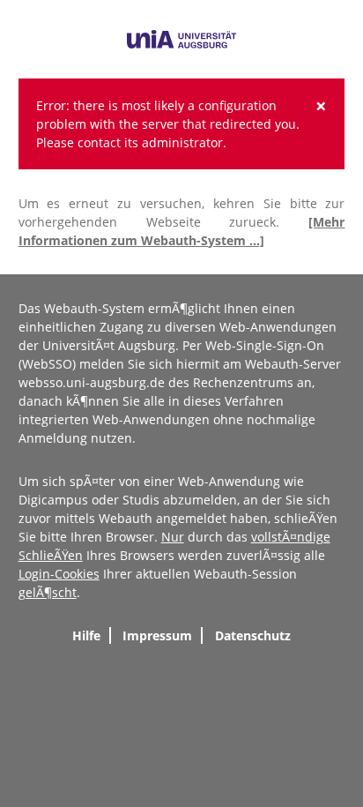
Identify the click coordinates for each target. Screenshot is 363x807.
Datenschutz (253, 635)
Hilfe (86, 635)
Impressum (157, 635)
